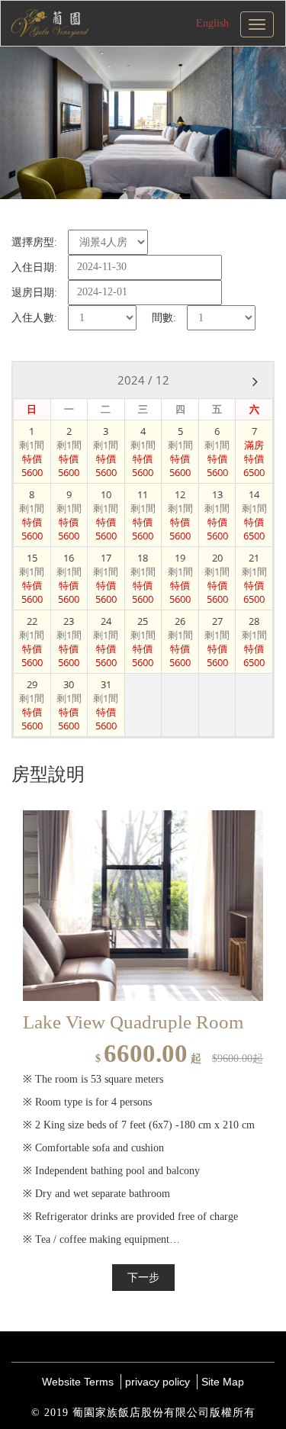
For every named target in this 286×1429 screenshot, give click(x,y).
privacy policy (157, 1382)
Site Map (222, 1382)
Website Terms (78, 1382)
